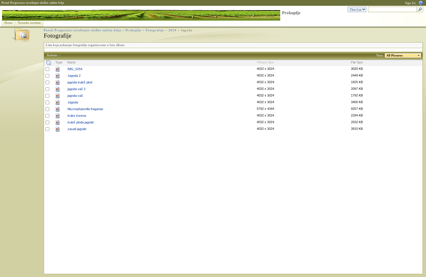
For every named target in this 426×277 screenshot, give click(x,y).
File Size (357, 62)
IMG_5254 (75, 69)
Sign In (410, 3)
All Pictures (394, 55)
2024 (172, 30)
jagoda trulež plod (80, 82)
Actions (52, 55)
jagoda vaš (75, 95)
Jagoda (73, 102)
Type (58, 62)
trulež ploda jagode (81, 122)
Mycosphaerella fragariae (85, 109)
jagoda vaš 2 (76, 89)
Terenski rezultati (29, 22)
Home (8, 22)
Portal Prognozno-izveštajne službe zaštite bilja (32, 2)
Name (71, 62)
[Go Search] (420, 9)
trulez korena (77, 115)
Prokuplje (291, 12)
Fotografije (155, 30)
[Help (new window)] (420, 2)
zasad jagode (77, 129)
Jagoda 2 (74, 75)
